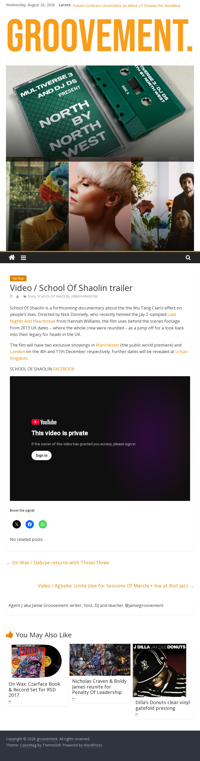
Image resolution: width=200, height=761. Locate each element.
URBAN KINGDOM (84, 296)
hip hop (18, 278)
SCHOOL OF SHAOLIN (53, 296)
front (31, 296)
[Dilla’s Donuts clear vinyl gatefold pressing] (159, 647)
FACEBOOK (63, 369)
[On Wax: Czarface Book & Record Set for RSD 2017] (36, 647)
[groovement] (12, 257)
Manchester (107, 345)
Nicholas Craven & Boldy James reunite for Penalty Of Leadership (99, 686)
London (17, 351)
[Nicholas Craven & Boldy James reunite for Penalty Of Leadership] (100, 647)
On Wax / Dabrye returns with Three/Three (57, 562)
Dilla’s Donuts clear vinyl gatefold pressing (162, 705)
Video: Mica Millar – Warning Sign (100, 4)
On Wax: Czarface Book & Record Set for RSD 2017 (34, 689)
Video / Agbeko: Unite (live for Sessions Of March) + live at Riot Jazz (116, 586)
